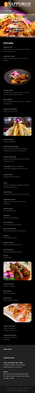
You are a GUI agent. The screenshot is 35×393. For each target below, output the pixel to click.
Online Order (17, 30)
